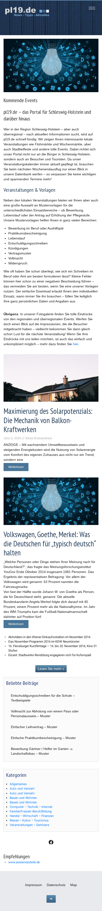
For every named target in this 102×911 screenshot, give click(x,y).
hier (75, 344)
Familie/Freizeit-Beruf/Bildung (31, 811)
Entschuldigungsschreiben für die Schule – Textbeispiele (43, 698)
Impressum (33, 885)
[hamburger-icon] (92, 8)
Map (73, 885)
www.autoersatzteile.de (24, 862)
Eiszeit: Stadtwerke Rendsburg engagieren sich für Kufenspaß (49, 655)
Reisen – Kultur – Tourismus (29, 820)
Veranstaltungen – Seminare (29, 825)
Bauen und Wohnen (23, 798)
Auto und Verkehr (22, 788)
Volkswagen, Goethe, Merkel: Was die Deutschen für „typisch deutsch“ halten (50, 543)
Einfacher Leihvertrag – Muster (34, 727)
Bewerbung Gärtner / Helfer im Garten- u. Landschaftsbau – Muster (42, 751)
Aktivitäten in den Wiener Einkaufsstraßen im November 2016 (49, 637)
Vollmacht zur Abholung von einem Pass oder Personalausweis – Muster (45, 713)
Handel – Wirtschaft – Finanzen (32, 816)
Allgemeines (18, 784)
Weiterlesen (16, 467)
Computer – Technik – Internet (31, 807)
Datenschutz (56, 885)
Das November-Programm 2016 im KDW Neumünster (43, 641)
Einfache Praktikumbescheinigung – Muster (43, 738)
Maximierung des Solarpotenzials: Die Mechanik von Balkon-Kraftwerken (48, 420)
